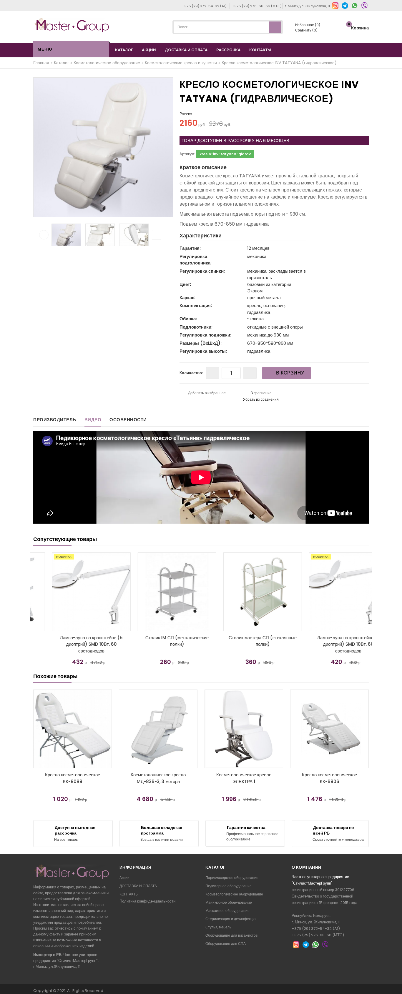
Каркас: (187, 297)
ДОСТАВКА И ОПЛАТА (186, 50)
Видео (93, 420)
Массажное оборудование (227, 910)
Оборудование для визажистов (231, 935)
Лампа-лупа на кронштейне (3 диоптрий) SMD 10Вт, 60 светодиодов (329, 644)
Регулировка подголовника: (196, 259)
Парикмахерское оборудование (231, 877)
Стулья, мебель (218, 927)
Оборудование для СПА (225, 943)
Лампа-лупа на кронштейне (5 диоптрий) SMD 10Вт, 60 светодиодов (72, 644)
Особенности (128, 420)
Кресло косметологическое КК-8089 (72, 778)
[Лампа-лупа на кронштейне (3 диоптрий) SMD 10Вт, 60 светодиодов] (329, 592)
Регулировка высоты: (203, 351)
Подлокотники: (196, 327)
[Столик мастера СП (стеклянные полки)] (244, 592)
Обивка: (188, 319)
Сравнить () (306, 30)
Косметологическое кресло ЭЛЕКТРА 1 (243, 778)
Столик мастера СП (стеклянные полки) (244, 641)
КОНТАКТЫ (260, 50)
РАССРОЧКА (228, 50)
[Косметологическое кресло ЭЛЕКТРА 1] (244, 729)
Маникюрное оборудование (228, 902)
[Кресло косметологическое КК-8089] (73, 729)
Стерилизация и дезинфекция (231, 918)
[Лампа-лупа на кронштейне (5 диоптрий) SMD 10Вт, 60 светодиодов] (73, 592)
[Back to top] (396, 983)
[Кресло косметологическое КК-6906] (329, 729)
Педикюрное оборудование (228, 885)
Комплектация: (196, 305)
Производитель (54, 420)
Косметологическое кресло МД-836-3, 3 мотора (158, 778)
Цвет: (185, 284)
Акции (124, 877)
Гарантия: (190, 248)
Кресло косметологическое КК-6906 (329, 778)
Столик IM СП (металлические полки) (158, 641)
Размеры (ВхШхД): (201, 343)
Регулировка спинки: (202, 271)
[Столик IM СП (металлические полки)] (158, 592)
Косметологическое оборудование (234, 894)
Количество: (191, 373)
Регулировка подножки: (205, 335)
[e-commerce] (71, 24)
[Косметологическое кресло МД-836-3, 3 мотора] (158, 729)
